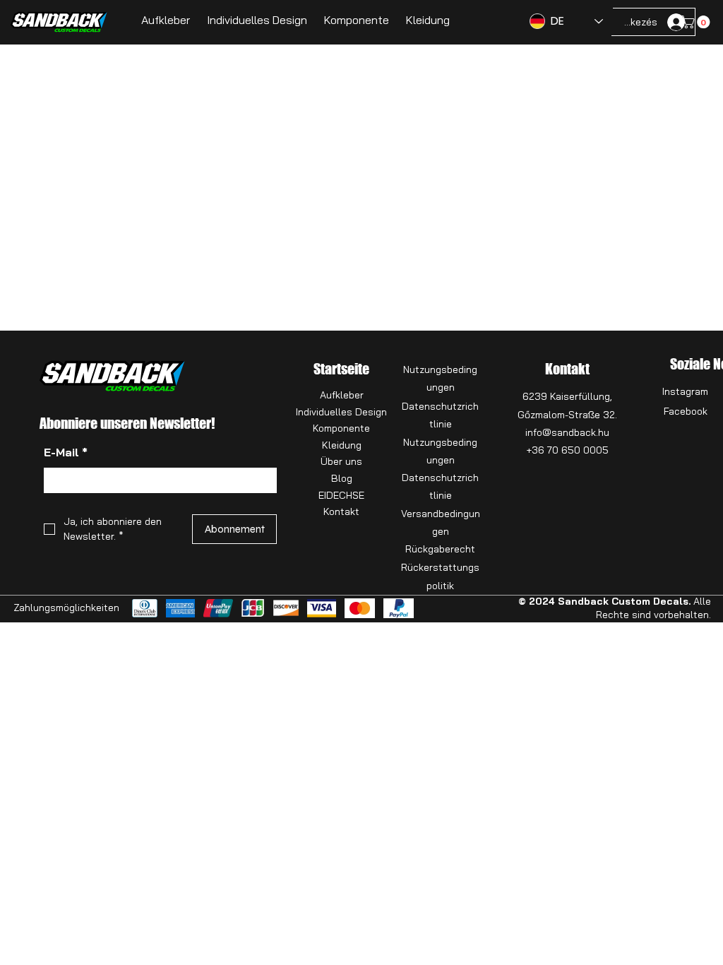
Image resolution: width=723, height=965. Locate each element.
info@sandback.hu (567, 432)
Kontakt (341, 511)
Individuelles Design (341, 411)
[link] (697, 22)
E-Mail (66, 452)
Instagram (685, 391)
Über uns (341, 461)
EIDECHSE (341, 495)
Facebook (685, 411)
